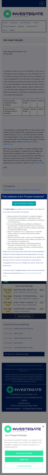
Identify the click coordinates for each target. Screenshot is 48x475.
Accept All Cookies (24, 453)
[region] (24, 448)
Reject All (24, 459)
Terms (5, 276)
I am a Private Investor (24, 203)
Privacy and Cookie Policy (32, 273)
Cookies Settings (24, 466)
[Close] (43, 426)
